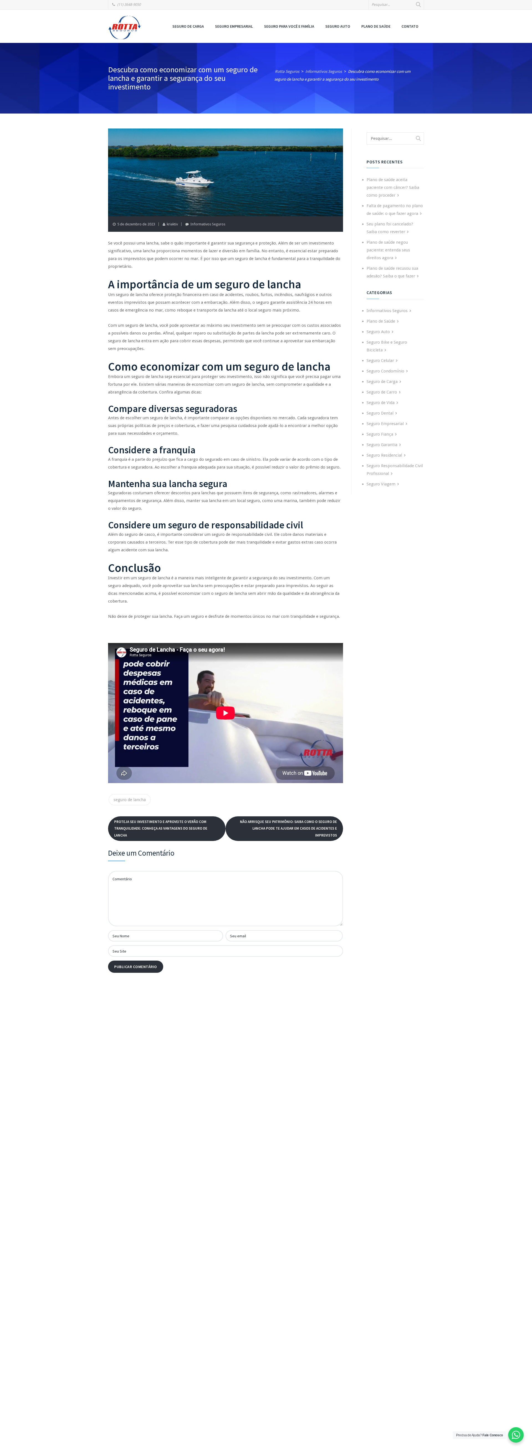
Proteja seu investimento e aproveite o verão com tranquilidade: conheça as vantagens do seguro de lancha (160, 828)
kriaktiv (172, 224)
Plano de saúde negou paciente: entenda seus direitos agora (388, 250)
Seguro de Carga (188, 26)
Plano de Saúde (375, 26)
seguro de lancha (130, 799)
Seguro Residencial (384, 455)
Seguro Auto (337, 26)
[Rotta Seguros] (124, 27)
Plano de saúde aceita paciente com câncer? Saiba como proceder (393, 187)
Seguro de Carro (382, 392)
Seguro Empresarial (234, 26)
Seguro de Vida (381, 402)
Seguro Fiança (380, 434)
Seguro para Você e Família (289, 26)
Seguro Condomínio (385, 371)
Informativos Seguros (207, 224)
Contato (409, 26)
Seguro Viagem (381, 484)
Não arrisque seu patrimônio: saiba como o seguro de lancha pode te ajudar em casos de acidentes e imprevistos (288, 828)
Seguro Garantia (382, 444)
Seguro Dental (380, 413)
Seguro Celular (380, 360)
